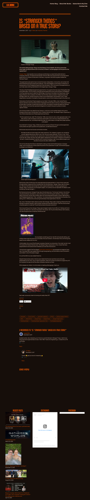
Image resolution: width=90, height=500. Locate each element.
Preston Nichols (29, 318)
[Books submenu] (71, 3)
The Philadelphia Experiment (55, 321)
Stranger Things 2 (46, 318)
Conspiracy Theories (42, 30)
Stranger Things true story (58, 318)
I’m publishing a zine (10, 440)
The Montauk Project (25, 321)
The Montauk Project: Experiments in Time (39, 321)
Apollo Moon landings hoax (46, 249)
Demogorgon (23, 316)
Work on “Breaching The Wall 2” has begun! (15, 466)
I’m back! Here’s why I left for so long (14, 478)
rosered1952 (27, 333)
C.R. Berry (10, 5)
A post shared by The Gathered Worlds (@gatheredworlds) (47, 445)
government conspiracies (43, 316)
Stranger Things (38, 318)
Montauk (52, 316)
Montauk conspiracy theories (62, 316)
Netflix (22, 318)
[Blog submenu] (58, 3)
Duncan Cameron (31, 316)
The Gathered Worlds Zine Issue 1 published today (17, 426)
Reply (20, 346)
